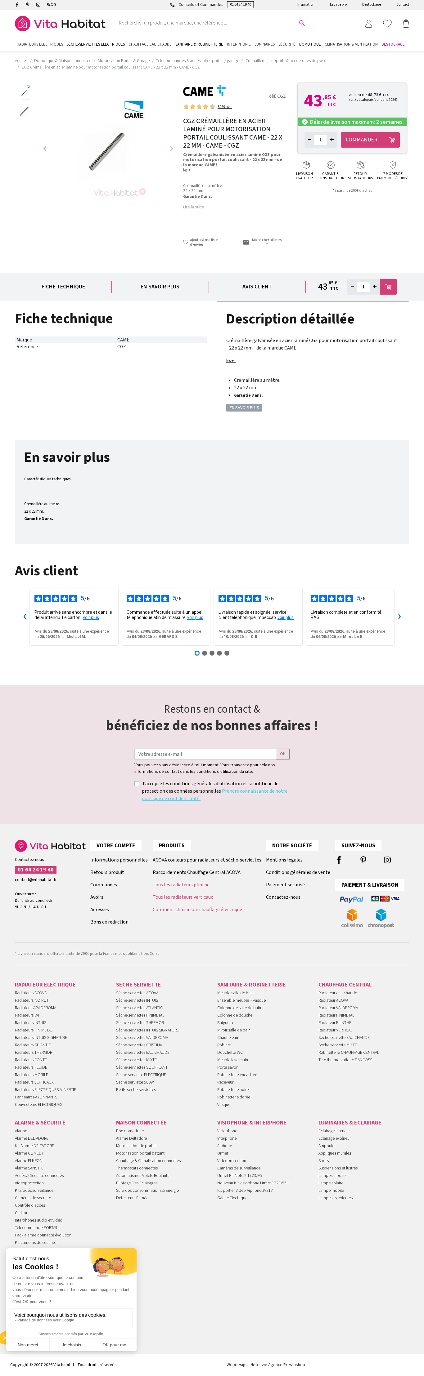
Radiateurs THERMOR (33, 1052)
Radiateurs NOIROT (32, 1000)
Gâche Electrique (232, 1198)
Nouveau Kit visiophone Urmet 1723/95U (253, 1183)
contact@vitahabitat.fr (36, 880)
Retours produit (107, 872)
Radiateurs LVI (27, 1015)
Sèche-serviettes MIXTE (136, 1060)
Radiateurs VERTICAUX (34, 1082)
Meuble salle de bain (235, 993)
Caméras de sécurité (33, 1198)
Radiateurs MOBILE (31, 1075)
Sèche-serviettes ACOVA (137, 993)
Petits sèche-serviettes (136, 1090)
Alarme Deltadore (131, 1138)
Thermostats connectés (137, 1168)
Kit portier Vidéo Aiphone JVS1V (245, 1190)
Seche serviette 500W (135, 1082)
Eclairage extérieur (334, 1138)
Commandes (103, 884)
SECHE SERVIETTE (138, 985)
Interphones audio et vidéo (38, 1220)
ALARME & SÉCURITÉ (40, 1123)
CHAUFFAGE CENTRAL (345, 985)
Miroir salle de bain (233, 1030)
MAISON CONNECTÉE (141, 1123)
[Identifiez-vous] (368, 23)
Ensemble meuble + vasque (241, 1000)
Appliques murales (334, 1153)
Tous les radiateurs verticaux (183, 897)
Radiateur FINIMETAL (336, 1015)
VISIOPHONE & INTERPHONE (251, 1123)
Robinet (224, 1045)
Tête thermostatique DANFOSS (345, 1060)
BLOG (51, 5)
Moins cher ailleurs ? (267, 242)
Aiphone (224, 1146)
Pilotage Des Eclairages (136, 1183)
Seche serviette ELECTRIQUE (141, 1075)
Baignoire (225, 1023)
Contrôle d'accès (30, 1205)
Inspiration (305, 4)
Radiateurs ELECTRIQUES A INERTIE (45, 1090)
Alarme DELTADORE (31, 1138)
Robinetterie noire (233, 1090)
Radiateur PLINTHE (334, 1023)
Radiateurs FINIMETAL (33, 1030)
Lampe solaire (330, 1183)
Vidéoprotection (231, 1161)
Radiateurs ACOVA (31, 993)
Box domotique (130, 1131)
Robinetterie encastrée (237, 1075)
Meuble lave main (232, 1060)
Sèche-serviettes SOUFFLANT (142, 1067)
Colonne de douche (234, 1015)
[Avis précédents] (24, 617)
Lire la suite (193, 207)
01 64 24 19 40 (240, 4)
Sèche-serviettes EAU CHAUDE (142, 1052)
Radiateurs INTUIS (30, 1023)
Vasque (223, 1105)
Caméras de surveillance (238, 1168)
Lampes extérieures (335, 1198)
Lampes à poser (332, 1176)
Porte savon (227, 1067)
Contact (402, 4)
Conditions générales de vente (298, 872)
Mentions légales (284, 860)
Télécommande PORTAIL (36, 1228)
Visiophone (227, 1131)
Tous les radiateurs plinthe (181, 884)
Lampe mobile (331, 1190)
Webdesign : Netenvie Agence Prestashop (266, 1365)
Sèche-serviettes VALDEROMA (142, 1038)
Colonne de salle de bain (239, 1008)
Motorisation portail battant (140, 1153)
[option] (24, 92)
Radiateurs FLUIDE (31, 1067)
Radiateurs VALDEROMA (35, 1008)
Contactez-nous (283, 897)
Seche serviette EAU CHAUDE (344, 1038)
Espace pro (338, 4)
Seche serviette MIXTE (337, 1045)
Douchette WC (230, 1052)
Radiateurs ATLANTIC (33, 1045)
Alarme (21, 1131)
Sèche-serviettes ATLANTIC (139, 1008)
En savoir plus (160, 287)
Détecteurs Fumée (132, 1198)
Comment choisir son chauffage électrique (197, 909)
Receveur (225, 1082)
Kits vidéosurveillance (34, 1190)
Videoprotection (29, 1183)
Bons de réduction (109, 922)
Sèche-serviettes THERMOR (140, 1023)
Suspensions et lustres (338, 1168)
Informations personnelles (119, 860)
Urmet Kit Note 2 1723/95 (239, 1176)
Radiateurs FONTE (31, 1060)
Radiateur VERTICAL (335, 1030)
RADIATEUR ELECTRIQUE (45, 985)
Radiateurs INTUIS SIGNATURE (41, 1038)
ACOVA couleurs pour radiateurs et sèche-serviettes (207, 860)
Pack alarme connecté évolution (43, 1235)
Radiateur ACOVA (333, 1000)
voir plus (91, 617)
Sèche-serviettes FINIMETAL (140, 1015)
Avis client (257, 287)
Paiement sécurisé (285, 884)
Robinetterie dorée (233, 1097)
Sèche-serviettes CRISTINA (139, 1045)
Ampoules (327, 1146)
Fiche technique (63, 287)
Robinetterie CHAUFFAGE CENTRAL (348, 1052)
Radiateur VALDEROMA (338, 1008)
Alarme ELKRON (29, 1161)
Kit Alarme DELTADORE (34, 1146)
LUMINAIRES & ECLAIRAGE (349, 1123)
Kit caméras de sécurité (35, 1243)
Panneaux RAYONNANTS (36, 1097)
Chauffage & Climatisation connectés (148, 1161)
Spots (323, 1161)
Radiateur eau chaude (337, 993)
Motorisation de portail (136, 1146)
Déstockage (371, 4)
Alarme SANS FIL (29, 1168)
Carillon (21, 1213)
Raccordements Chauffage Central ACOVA (197, 872)
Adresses (99, 909)
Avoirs (96, 897)
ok (283, 754)
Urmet (222, 1153)
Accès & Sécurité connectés (39, 1176)
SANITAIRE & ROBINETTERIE (251, 985)
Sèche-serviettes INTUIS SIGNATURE (147, 1030)
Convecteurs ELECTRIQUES (38, 1105)
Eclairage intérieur (334, 1131)
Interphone (227, 1138)
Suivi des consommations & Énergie (147, 1190)
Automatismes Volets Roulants (142, 1176)
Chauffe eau (227, 1038)
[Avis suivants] (399, 617)
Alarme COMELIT (29, 1153)
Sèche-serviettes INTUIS (137, 1000)
